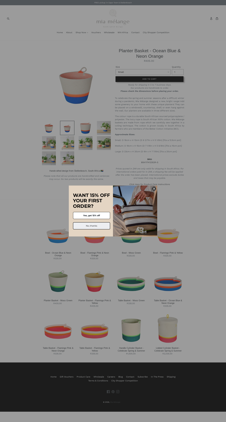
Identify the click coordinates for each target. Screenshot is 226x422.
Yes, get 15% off (91, 215)
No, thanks (91, 226)
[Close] (154, 189)
